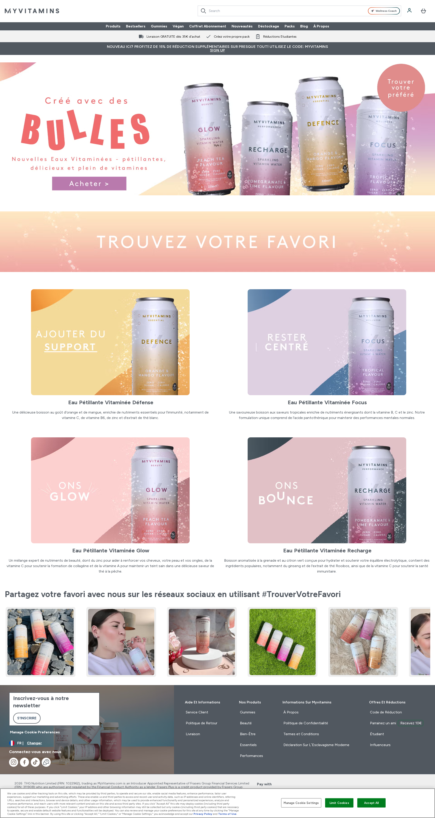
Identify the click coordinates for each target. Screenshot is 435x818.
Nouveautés (242, 26)
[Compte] (410, 11)
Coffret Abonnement (207, 26)
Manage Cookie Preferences (35, 732)
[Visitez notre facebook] (24, 762)
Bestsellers (135, 26)
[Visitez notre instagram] (13, 762)
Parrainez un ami (396, 723)
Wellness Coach (386, 10)
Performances (251, 756)
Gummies (159, 26)
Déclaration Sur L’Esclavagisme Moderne (316, 745)
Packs (290, 26)
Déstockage (268, 26)
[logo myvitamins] (32, 11)
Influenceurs (380, 745)
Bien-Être (248, 734)
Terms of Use (227, 814)
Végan (178, 26)
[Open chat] (46, 762)
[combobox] (299, 10)
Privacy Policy (202, 814)
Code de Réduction (386, 712)
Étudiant (377, 734)
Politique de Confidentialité (305, 723)
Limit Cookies (339, 802)
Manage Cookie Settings (301, 802)
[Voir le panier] (423, 11)
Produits (113, 26)
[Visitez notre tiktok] (35, 762)
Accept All (371, 802)
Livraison (193, 734)
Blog (304, 26)
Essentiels (248, 745)
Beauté (246, 723)
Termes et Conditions (301, 734)
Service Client (197, 712)
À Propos (321, 26)
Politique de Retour (201, 723)
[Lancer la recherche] (203, 10)
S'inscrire (26, 718)
